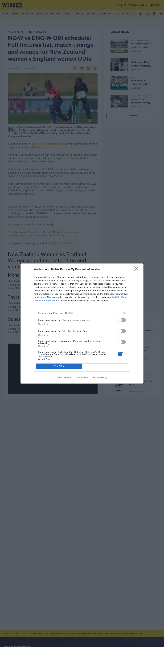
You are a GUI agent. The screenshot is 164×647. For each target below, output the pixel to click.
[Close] (137, 270)
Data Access (82, 377)
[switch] (122, 320)
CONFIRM (59, 366)
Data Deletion (64, 377)
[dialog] (82, 323)
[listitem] (82, 313)
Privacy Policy (100, 377)
